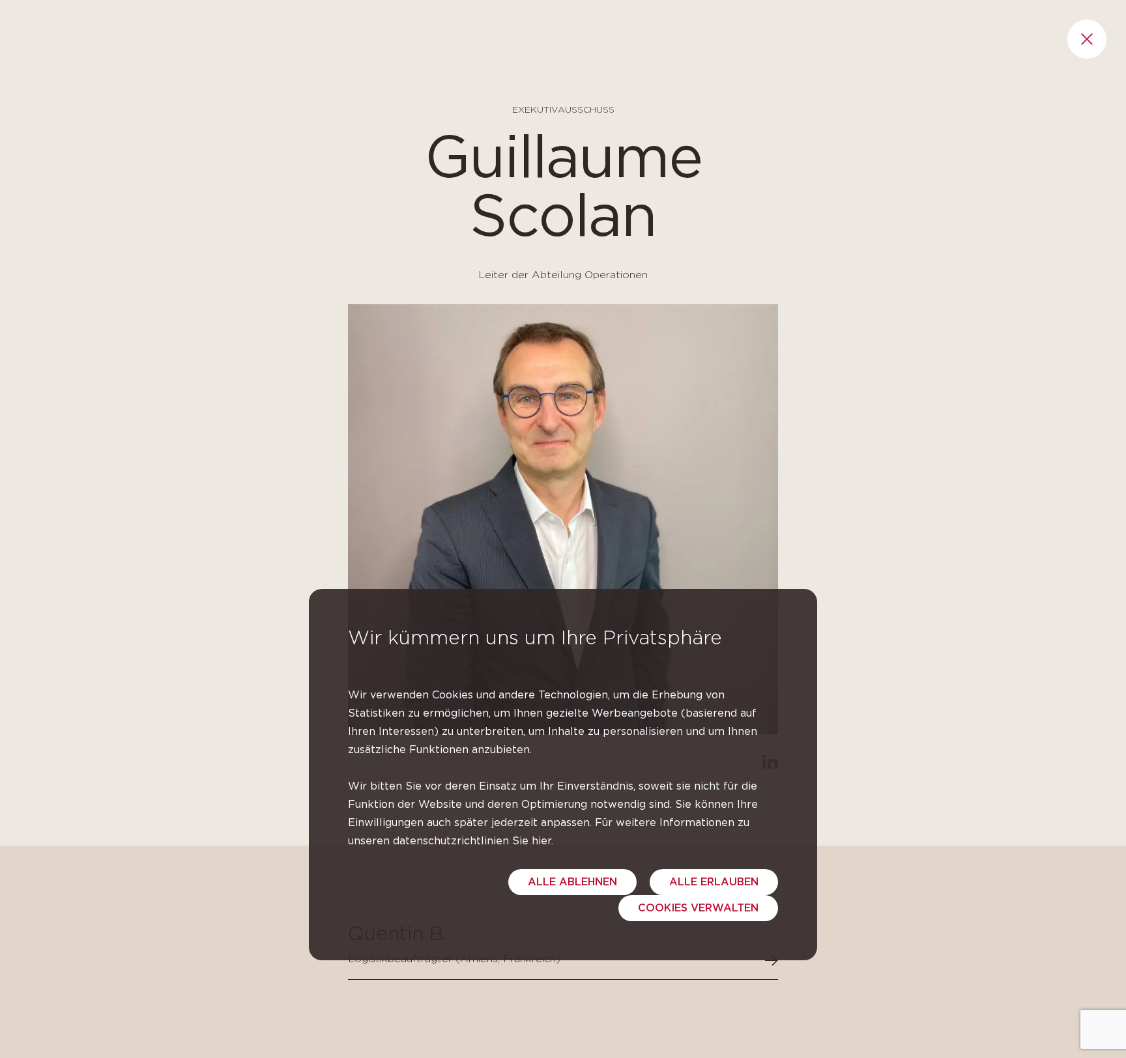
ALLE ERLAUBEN (713, 882)
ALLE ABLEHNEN (572, 882)
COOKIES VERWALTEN (698, 908)
